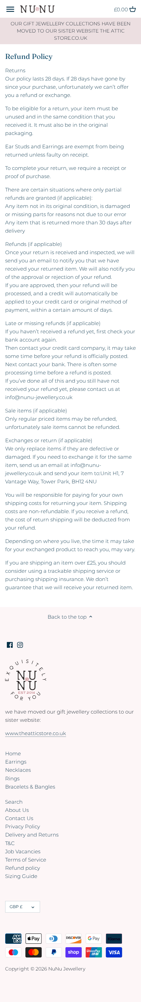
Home (13, 753)
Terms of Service (25, 859)
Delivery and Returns (32, 834)
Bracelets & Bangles (30, 786)
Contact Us (19, 818)
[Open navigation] (10, 9)
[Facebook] (10, 644)
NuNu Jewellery (66, 969)
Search (14, 802)
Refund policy (22, 868)
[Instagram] (20, 644)
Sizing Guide (21, 876)
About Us (17, 810)
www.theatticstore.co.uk (35, 733)
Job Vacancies (22, 851)
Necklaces (18, 770)
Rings (12, 778)
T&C (10, 843)
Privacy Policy (22, 826)
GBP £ (16, 906)
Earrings (15, 761)
